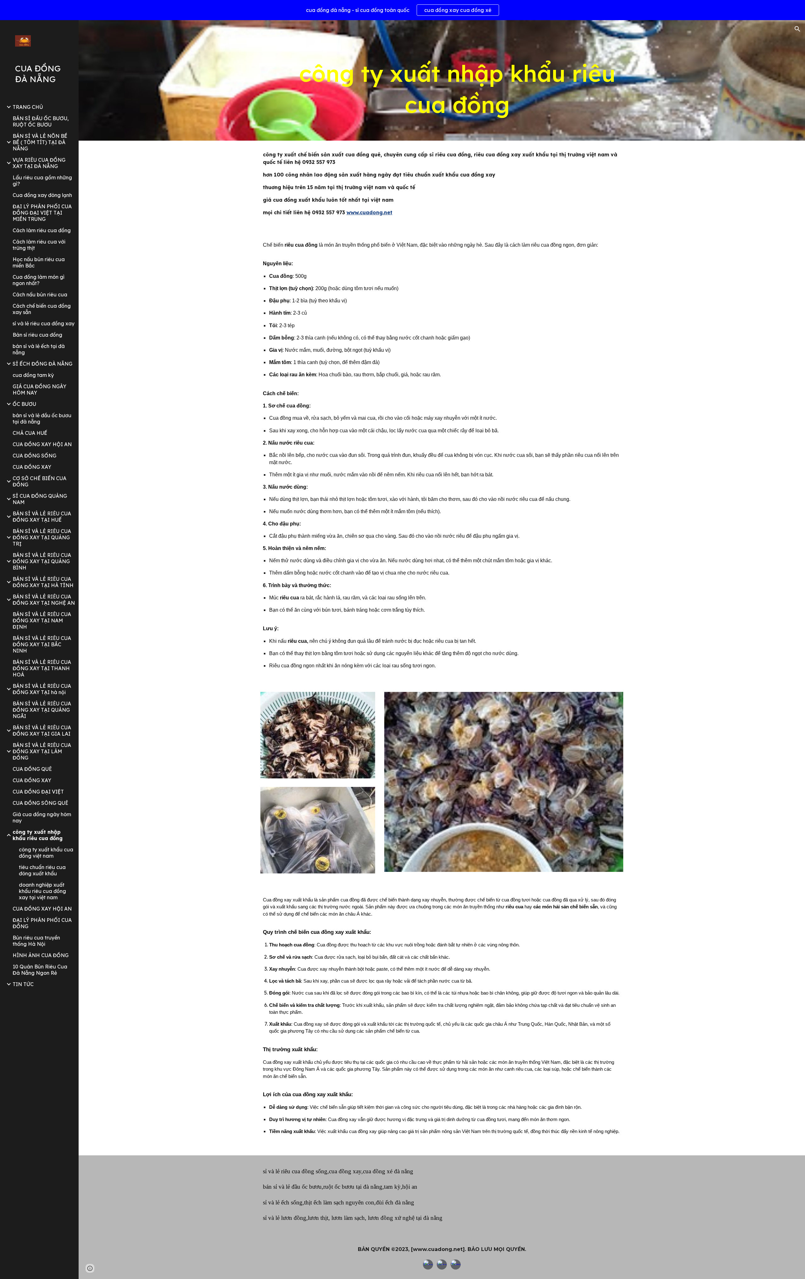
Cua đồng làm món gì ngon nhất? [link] (38, 280)
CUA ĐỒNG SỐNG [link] (34, 455)
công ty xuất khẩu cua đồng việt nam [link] (46, 852)
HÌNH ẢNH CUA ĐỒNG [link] (41, 955)
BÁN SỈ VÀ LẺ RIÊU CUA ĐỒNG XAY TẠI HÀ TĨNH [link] (43, 582)
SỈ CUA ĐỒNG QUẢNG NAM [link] (40, 499)
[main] (457, 89)
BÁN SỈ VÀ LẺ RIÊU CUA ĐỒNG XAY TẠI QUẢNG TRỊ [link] (42, 537)
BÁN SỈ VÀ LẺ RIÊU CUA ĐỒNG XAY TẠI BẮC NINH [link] (42, 644)
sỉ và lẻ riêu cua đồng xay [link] (44, 323)
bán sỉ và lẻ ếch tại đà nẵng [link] (39, 349)
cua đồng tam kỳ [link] (33, 375)
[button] (797, 28)
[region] (402, 10)
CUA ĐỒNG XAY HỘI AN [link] (42, 444)
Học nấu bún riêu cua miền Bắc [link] (39, 262)
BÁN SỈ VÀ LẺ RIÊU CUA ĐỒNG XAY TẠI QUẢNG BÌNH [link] (42, 561)
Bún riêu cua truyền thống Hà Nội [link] (36, 940)
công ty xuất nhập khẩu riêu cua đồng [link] (38, 835)
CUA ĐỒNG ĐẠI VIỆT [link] (38, 791)
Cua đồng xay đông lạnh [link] (42, 195)
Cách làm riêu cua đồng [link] (42, 230)
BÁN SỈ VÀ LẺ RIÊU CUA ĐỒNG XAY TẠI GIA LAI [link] (42, 730)
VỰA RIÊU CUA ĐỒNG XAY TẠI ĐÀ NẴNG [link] (39, 163)
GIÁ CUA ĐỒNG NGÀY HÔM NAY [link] (39, 389)
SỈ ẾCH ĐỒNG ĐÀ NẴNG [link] (42, 364)
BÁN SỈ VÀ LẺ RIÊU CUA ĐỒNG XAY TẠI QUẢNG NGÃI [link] (42, 709)
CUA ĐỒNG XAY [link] (32, 467)
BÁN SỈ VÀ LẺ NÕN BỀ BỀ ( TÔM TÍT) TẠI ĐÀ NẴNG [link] (40, 142)
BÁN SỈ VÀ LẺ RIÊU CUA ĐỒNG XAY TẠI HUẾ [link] (42, 516)
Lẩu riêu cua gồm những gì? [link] (42, 180)
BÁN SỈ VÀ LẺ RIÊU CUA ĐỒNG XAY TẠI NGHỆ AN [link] (44, 599)
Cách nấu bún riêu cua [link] (40, 294)
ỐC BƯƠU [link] (24, 404)
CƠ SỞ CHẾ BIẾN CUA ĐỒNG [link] (39, 481)
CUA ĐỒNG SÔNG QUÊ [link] (40, 803)
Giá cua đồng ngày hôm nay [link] (42, 817)
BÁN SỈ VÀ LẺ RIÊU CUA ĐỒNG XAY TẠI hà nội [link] (42, 689)
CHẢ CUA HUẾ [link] (30, 433)
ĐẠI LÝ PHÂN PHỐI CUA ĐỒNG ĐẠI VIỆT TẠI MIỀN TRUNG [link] (42, 212)
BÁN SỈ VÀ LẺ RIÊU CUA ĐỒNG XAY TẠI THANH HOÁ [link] (42, 668)
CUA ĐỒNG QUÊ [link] (32, 769)
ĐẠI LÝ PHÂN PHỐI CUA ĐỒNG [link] (42, 923)
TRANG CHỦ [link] (28, 107)
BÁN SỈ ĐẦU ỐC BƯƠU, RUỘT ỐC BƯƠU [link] (41, 121)
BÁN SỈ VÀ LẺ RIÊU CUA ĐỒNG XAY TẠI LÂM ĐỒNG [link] (42, 751)
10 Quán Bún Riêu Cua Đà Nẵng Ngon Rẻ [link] (40, 969)
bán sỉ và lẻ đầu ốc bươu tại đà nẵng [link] (42, 418)
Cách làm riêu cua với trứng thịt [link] (39, 244)
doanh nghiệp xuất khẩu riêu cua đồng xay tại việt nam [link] (42, 891)
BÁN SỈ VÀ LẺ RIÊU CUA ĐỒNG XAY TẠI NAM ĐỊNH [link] (42, 620)
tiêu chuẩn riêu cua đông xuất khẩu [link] (42, 870)
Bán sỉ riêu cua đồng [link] (37, 335)
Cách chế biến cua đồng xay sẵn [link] (42, 309)
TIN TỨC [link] (23, 984)
